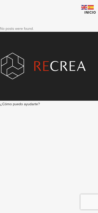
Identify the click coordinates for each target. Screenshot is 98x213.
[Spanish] (91, 7)
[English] (84, 7)
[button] (20, 104)
